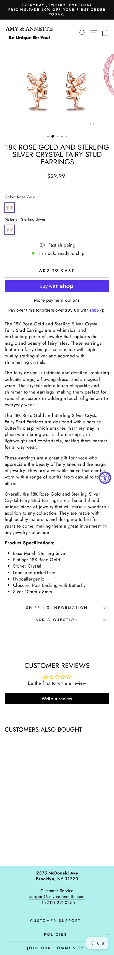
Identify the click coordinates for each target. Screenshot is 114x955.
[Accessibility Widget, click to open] (105, 477)
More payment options (57, 300)
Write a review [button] (57, 698)
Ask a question (57, 619)
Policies (55, 934)
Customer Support (55, 920)
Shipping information (57, 607)
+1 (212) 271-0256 (57, 903)
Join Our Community (55, 948)
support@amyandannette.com (56, 897)
